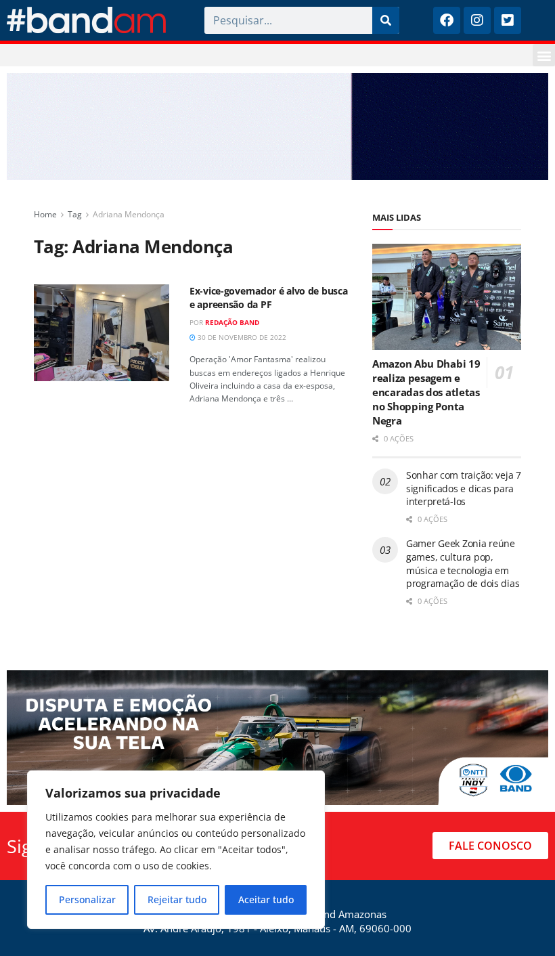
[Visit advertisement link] (277, 126)
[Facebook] (446, 20)
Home (45, 214)
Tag (75, 214)
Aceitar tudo (266, 899)
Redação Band (232, 322)
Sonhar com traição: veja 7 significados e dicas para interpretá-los (463, 488)
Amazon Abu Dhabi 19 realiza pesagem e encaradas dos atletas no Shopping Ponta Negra (426, 392)
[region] (176, 849)
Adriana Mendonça (128, 214)
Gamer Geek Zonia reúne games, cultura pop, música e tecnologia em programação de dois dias (462, 563)
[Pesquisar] (385, 20)
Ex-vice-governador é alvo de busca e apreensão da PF (268, 297)
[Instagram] (477, 20)
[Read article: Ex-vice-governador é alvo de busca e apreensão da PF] (101, 332)
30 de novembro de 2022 (241, 337)
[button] (544, 55)
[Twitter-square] (507, 20)
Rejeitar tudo (177, 899)
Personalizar (87, 899)
